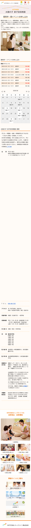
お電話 (25, 386)
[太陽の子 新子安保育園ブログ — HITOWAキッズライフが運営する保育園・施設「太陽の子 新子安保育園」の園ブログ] (9, 2)
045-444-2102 (12, 303)
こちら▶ (9, 146)
